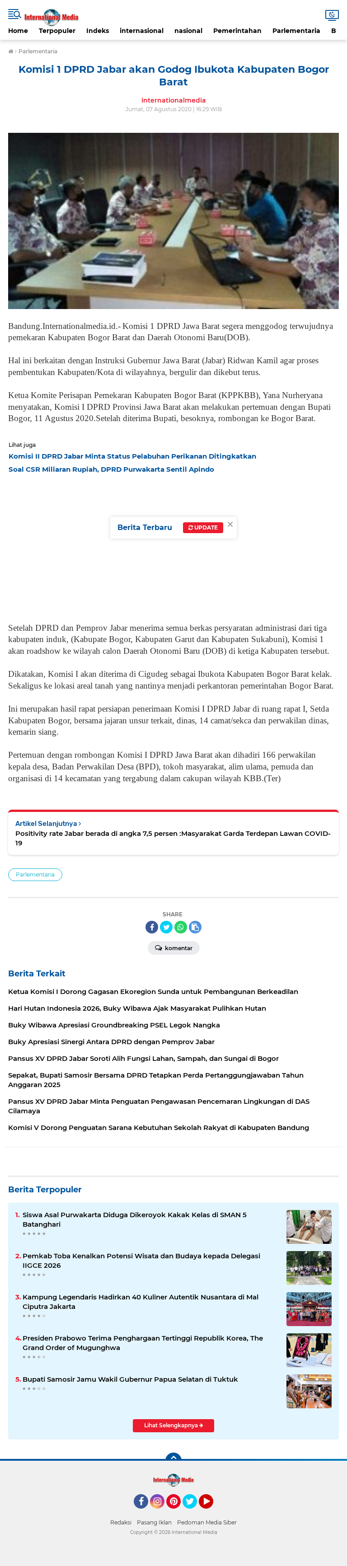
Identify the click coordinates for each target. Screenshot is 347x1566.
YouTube (212, 1513)
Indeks (97, 31)
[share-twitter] (166, 927)
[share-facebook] (151, 927)
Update (205, 527)
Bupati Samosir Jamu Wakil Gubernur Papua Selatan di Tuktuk (130, 1379)
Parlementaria (296, 31)
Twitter (194, 1513)
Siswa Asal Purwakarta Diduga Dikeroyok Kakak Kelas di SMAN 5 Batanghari (135, 1219)
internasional (142, 31)
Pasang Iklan (154, 1522)
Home (18, 31)
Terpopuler (57, 31)
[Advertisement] (173, 546)
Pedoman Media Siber (207, 1522)
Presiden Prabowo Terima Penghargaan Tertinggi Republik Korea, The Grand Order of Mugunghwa (143, 1343)
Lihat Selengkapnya (171, 1425)
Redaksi (120, 1522)
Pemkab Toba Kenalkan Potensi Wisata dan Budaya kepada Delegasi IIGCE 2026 (141, 1261)
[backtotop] (173, 1461)
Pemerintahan (237, 31)
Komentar (178, 948)
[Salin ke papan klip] (195, 927)
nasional (188, 31)
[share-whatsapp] (180, 927)
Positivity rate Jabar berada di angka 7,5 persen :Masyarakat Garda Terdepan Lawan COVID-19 (173, 838)
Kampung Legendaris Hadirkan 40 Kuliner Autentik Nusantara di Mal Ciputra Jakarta (140, 1302)
